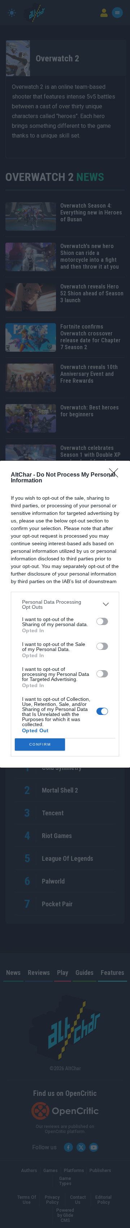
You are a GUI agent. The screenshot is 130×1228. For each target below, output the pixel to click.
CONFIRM (40, 744)
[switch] (102, 621)
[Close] (116, 475)
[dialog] (65, 614)
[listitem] (65, 604)
